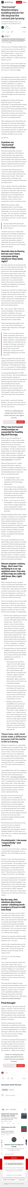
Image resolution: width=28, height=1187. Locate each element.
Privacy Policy (19, 1170)
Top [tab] (3, 1109)
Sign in (24, 2)
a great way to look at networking (10, 998)
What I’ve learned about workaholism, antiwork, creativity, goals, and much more (10, 1132)
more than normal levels (18, 777)
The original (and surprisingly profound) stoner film (9, 1118)
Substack (6, 1183)
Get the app (22, 1179)
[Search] (25, 1109)
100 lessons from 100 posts (8, 1128)
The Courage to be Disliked (17, 66)
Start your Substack (10, 1179)
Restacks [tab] (11, 1090)
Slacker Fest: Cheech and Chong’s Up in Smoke (9, 1115)
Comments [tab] (5, 1090)
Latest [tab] (7, 1109)
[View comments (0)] (8, 31)
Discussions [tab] (13, 1109)
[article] (14, 1118)
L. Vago (6, 26)
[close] (23, 1137)
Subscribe (19, 2)
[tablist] (8, 1089)
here (19, 70)
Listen (24, 27)
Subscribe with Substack (15, 1164)
